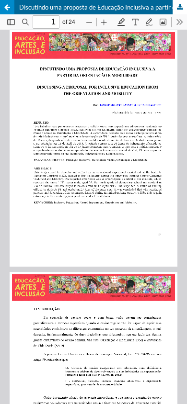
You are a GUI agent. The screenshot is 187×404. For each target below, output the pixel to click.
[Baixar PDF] (180, 7)
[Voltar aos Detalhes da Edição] (7, 7)
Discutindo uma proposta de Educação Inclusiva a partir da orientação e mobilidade (103, 7)
